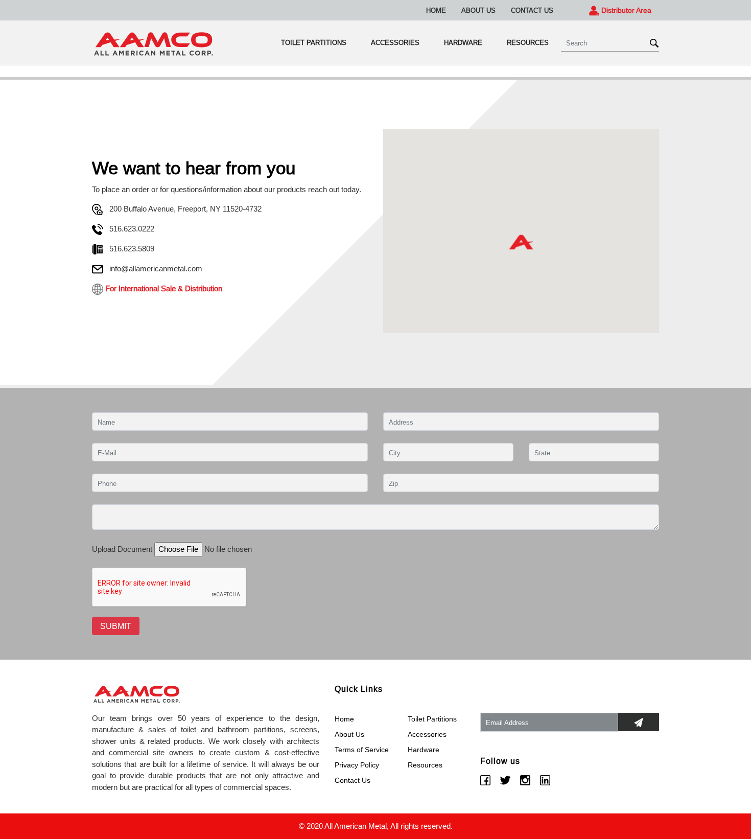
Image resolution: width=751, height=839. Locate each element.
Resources (528, 42)
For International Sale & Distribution (162, 288)
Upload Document (122, 549)
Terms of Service (362, 749)
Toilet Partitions (313, 42)
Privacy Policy (357, 765)
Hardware (463, 42)
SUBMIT (115, 626)
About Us (478, 10)
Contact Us (532, 10)
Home (436, 10)
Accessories (395, 42)
